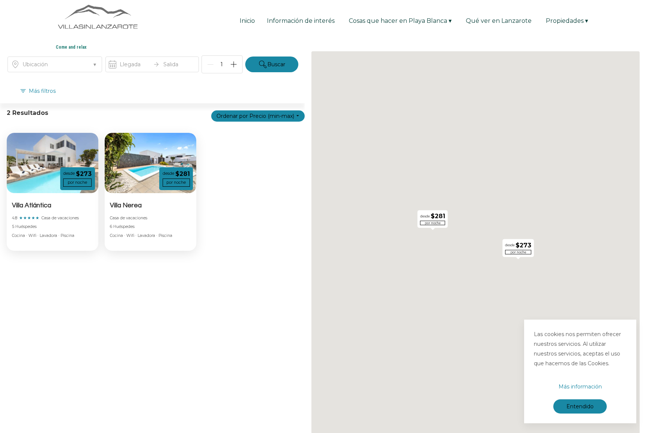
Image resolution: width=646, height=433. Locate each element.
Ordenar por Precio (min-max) (255, 116)
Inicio (247, 20)
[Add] (233, 64)
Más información (580, 386)
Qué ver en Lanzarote (499, 20)
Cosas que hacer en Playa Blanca (400, 20)
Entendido (580, 406)
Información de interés (301, 20)
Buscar (276, 64)
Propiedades (567, 20)
